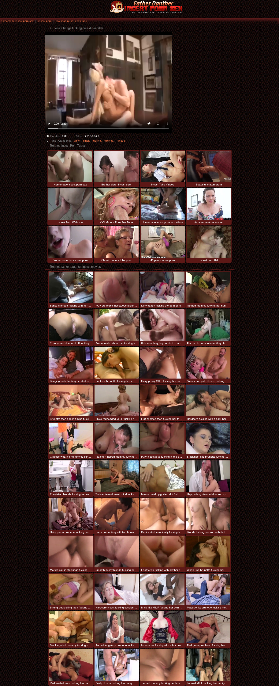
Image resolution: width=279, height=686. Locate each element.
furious (121, 140)
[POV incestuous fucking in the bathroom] (162, 438)
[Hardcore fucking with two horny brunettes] (117, 514)
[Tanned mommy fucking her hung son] (208, 287)
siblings (108, 140)
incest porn (45, 20)
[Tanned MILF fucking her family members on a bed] (208, 665)
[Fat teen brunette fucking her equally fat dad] (117, 363)
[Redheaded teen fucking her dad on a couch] (71, 665)
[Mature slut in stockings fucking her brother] (71, 551)
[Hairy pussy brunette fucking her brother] (71, 514)
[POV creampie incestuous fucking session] (117, 287)
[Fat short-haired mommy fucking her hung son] (117, 438)
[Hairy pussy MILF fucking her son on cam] (162, 363)
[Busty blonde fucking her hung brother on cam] (117, 665)
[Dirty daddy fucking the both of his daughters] (162, 287)
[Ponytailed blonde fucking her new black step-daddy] (71, 476)
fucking (96, 140)
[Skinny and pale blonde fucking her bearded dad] (208, 363)
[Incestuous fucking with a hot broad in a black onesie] (162, 627)
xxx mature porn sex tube (71, 20)
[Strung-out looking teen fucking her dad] (71, 589)
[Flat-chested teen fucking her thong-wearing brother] (162, 400)
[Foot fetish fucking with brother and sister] (162, 551)
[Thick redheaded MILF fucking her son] (117, 400)
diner (86, 140)
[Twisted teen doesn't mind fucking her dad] (117, 476)
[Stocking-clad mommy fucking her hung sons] (71, 627)
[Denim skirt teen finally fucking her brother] (162, 514)
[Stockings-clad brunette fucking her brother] (208, 438)
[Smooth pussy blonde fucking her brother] (117, 551)
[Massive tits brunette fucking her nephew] (208, 589)
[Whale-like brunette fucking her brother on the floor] (208, 551)
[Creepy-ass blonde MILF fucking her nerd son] (71, 325)
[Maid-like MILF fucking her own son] (162, 589)
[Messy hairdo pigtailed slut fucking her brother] (162, 476)
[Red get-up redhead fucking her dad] (208, 627)
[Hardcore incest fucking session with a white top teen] (117, 589)
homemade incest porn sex (17, 20)
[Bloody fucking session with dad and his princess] (208, 514)
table (77, 140)
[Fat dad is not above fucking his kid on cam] (208, 325)
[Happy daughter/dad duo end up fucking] (208, 476)
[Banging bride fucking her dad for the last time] (71, 363)
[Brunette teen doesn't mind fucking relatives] (71, 400)
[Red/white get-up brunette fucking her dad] (117, 627)
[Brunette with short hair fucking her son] (117, 325)
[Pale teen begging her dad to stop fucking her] (162, 325)
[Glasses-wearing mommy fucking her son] (71, 438)
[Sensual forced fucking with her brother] (71, 287)
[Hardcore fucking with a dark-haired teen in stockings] (208, 400)
